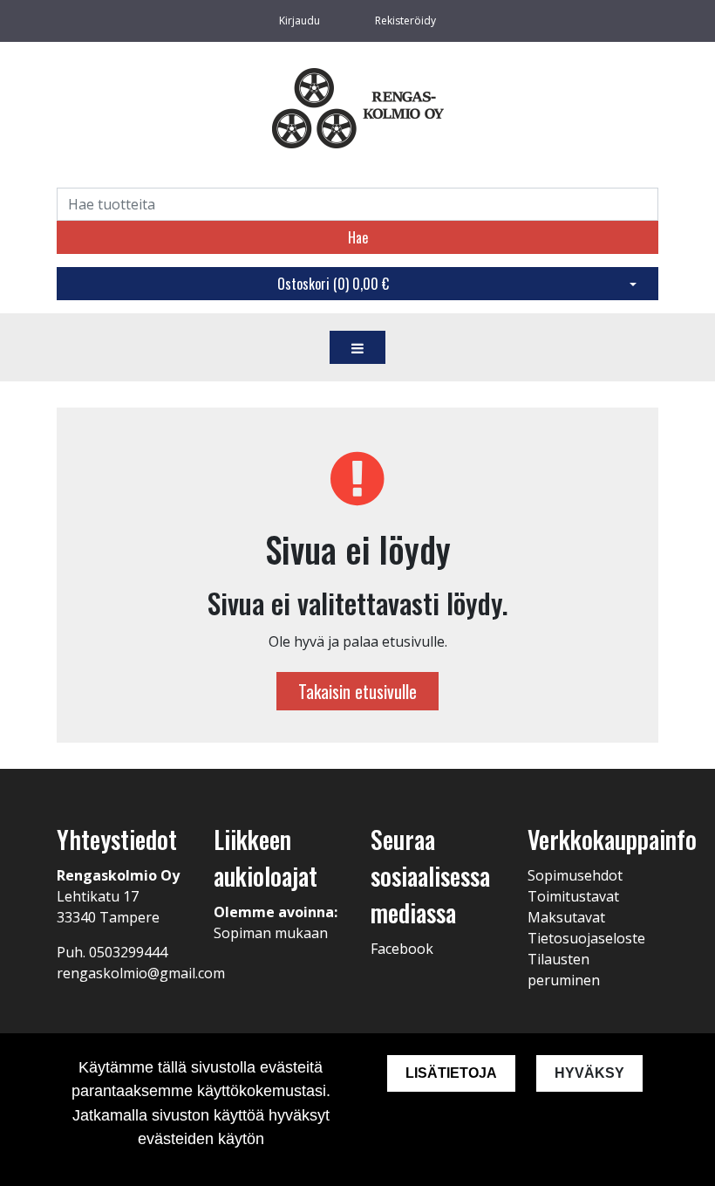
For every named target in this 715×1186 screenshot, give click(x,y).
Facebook (402, 948)
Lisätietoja (451, 1073)
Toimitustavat (573, 896)
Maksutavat (566, 917)
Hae (358, 237)
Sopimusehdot (575, 875)
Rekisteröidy (405, 20)
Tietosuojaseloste (586, 938)
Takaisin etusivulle (357, 691)
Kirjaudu (301, 20)
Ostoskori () (333, 283)
